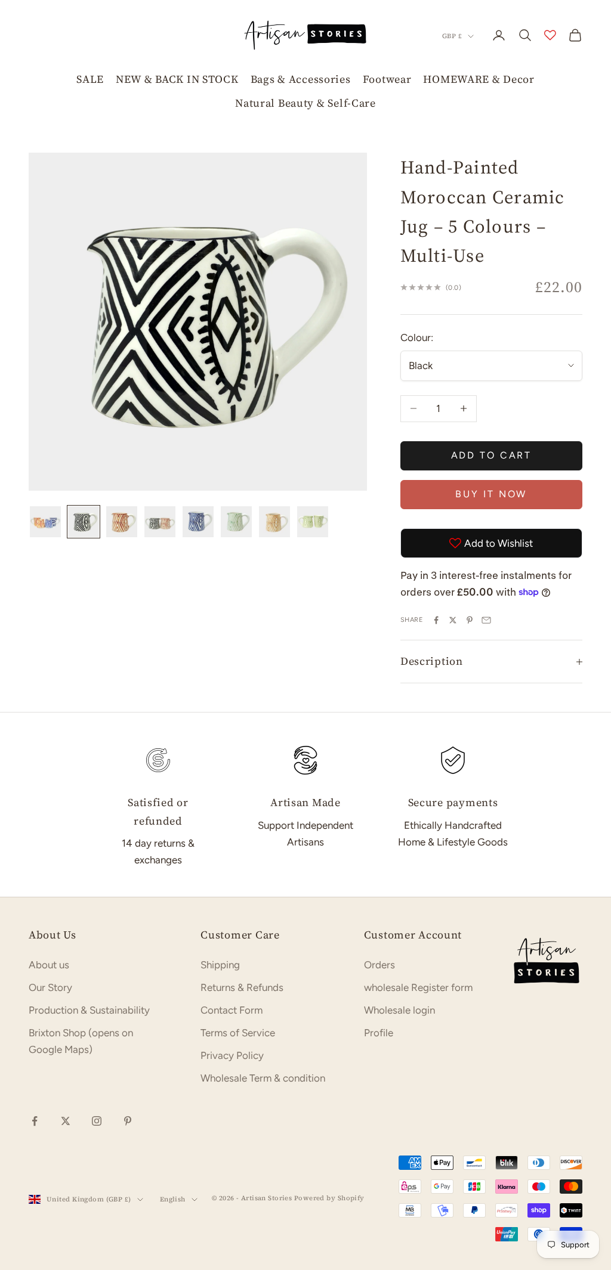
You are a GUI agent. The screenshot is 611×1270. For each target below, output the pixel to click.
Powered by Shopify (329, 1198)
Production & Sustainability (89, 1010)
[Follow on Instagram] (97, 1121)
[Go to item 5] (198, 521)
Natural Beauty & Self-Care (305, 102)
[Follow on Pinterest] (128, 1121)
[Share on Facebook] (436, 620)
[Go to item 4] (160, 521)
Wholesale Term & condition (262, 1078)
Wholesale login (399, 1010)
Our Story (50, 987)
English (173, 1199)
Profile (378, 1033)
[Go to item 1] (45, 521)
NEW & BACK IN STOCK (177, 79)
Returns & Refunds (241, 987)
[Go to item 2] (83, 521)
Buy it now (491, 494)
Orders (379, 965)
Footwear (387, 79)
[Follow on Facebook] (35, 1121)
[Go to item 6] (236, 521)
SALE (90, 79)
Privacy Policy (232, 1055)
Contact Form (231, 1010)
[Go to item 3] (121, 521)
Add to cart (491, 455)
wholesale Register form (418, 987)
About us (49, 965)
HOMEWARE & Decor (479, 79)
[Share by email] (486, 620)
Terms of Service (237, 1033)
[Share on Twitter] (453, 620)
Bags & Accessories (301, 79)
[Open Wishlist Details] (550, 35)
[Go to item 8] (312, 521)
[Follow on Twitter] (66, 1121)
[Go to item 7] (274, 521)
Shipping (220, 965)
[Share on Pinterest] (469, 620)
